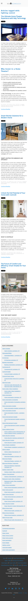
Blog (15, 565)
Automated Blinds (6, 334)
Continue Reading (5, 109)
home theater (5, 542)
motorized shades (7, 547)
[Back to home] (14, 3)
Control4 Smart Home (7, 254)
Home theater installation (13, 106)
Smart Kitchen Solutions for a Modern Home (12, 117)
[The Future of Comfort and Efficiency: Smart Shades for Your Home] (14, 282)
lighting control (6, 545)
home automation (6, 540)
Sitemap (25, 565)
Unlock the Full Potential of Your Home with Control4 (13, 194)
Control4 (4, 530)
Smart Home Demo (22, 563)
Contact (19, 565)
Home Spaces (4, 563)
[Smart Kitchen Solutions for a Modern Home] (14, 131)
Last (9, 339)
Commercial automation (8, 528)
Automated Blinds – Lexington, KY (10, 333)
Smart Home (5, 533)
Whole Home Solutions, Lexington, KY (14, 182)
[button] (1, 3)
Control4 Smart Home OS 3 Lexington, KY (12, 253)
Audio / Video (8, 560)
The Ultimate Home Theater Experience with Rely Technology (13, 17)
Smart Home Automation (19, 558)
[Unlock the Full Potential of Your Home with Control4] (14, 208)
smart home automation (8, 550)
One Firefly (20, 592)
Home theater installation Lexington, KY (12, 105)
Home (4, 558)
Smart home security (7, 538)
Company (9, 558)
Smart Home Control (7, 535)
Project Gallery (12, 563)
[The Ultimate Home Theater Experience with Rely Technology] (14, 32)
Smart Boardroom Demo (7, 565)
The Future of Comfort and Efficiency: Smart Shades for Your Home (13, 266)
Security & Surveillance (18, 560)
